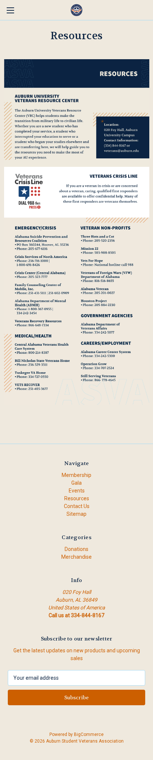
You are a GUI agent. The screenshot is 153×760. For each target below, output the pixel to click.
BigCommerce (89, 734)
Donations (76, 549)
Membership (76, 475)
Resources (76, 498)
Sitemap (76, 514)
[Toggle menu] (10, 10)
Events (77, 491)
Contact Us (76, 506)
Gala (76, 483)
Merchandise (76, 557)
